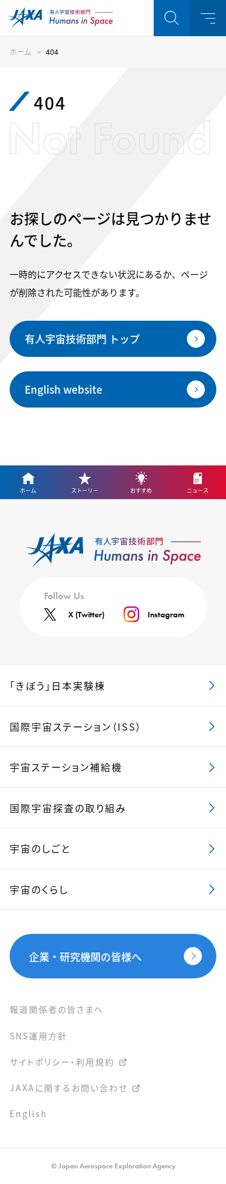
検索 (172, 18)
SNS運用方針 (38, 1036)
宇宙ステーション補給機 (66, 767)
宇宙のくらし (39, 889)
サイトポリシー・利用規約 (62, 1062)
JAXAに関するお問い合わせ (69, 1088)
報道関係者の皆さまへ (57, 1009)
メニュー (208, 18)
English (29, 1113)
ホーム (20, 51)
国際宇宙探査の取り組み (68, 808)
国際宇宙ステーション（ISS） (76, 726)
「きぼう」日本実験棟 (57, 685)
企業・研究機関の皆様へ (85, 956)
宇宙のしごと (40, 848)
